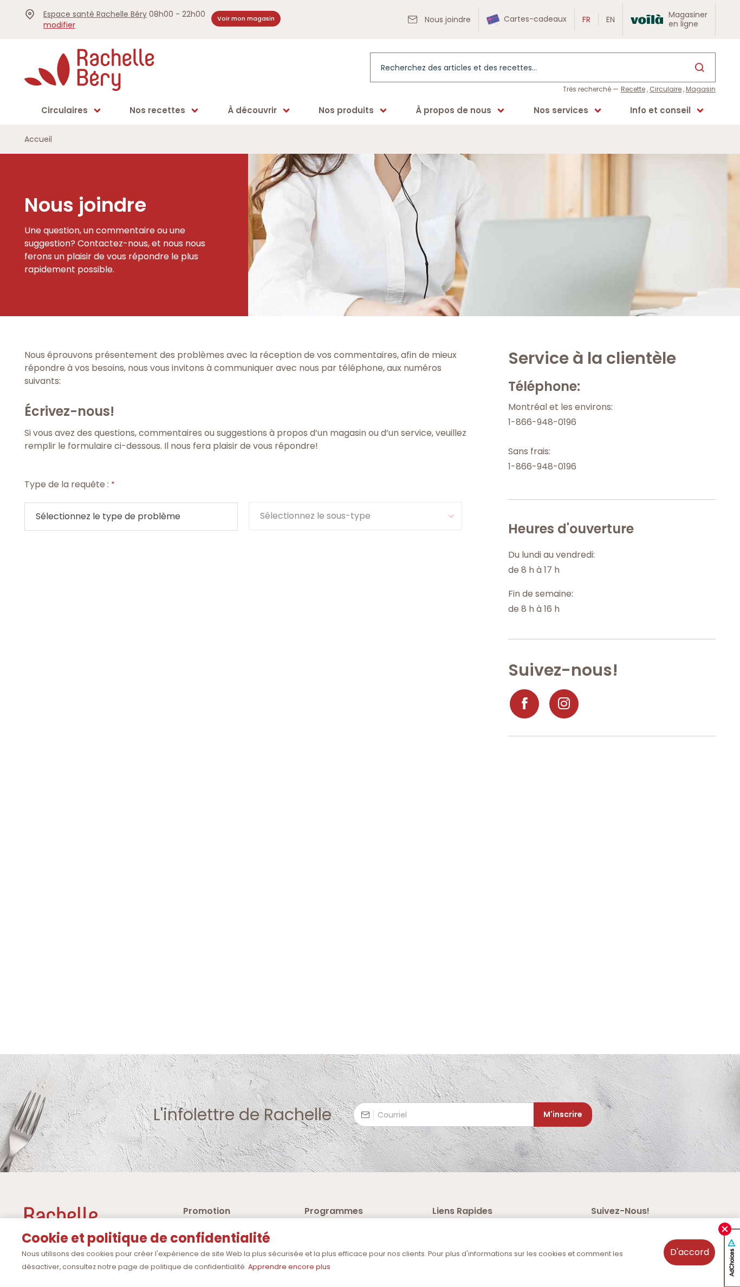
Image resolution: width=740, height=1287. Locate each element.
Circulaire (665, 89)
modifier (59, 24)
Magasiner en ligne (687, 19)
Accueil (38, 139)
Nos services (561, 110)
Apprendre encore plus (289, 1266)
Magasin (701, 89)
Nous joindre (447, 19)
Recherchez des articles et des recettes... (459, 67)
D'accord (689, 1252)
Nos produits (346, 110)
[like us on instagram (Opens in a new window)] (564, 703)
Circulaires (64, 110)
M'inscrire (562, 1114)
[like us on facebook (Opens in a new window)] (524, 703)
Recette (633, 89)
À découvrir (252, 110)
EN (610, 19)
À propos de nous (453, 110)
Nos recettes (157, 110)
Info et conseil (660, 110)
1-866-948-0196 (542, 422)
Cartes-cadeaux (534, 19)
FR (586, 19)
